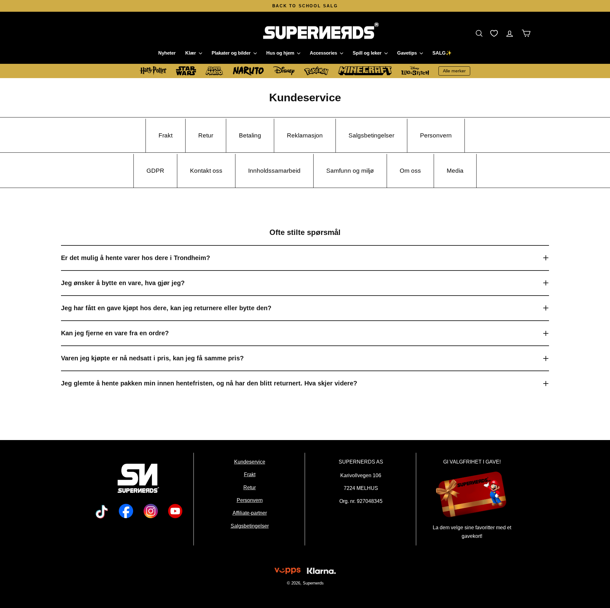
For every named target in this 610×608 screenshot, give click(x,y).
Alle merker (454, 70)
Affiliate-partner (249, 513)
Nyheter (167, 53)
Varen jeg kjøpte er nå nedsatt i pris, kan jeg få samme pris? (152, 358)
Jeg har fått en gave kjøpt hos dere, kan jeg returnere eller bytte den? (166, 307)
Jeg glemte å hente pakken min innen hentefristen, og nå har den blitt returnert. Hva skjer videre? (209, 383)
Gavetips (407, 53)
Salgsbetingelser (249, 526)
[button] (481, 33)
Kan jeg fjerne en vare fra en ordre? (115, 333)
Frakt (249, 475)
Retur (249, 487)
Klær (191, 53)
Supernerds (312, 583)
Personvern (249, 500)
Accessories (324, 53)
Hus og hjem (280, 53)
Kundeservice (249, 461)
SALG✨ (442, 53)
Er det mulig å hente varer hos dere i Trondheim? (135, 257)
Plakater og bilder (232, 53)
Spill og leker (368, 53)
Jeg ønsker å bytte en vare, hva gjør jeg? (123, 282)
